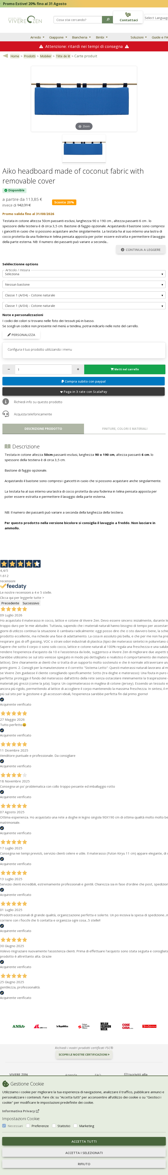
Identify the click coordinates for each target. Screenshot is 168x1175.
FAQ (98, 1075)
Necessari (15, 1126)
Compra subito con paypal (85, 381)
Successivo (31, 603)
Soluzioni (137, 37)
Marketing (86, 1126)
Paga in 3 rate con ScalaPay (85, 391)
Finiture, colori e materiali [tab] (124, 429)
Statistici (64, 1126)
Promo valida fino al (28, 214)
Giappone (57, 37)
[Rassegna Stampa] (19, 1026)
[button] (108, 19)
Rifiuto (84, 1164)
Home (14, 56)
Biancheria (80, 37)
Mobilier (45, 56)
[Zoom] (84, 98)
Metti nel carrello (126, 369)
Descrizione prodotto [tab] (43, 429)
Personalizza (23, 334)
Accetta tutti (84, 1141)
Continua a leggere (143, 249)
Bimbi (100, 37)
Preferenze (40, 1126)
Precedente (10, 603)
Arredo (36, 37)
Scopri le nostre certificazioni (83, 1054)
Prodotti (29, 56)
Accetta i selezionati (84, 1153)
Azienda (71, 1075)
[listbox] (84, 274)
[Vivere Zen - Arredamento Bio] (25, 19)
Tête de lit (63, 56)
